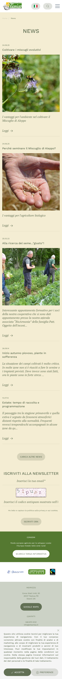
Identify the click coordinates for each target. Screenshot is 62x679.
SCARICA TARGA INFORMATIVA (31, 554)
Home (4, 18)
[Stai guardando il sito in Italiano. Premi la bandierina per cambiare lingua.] (35, 6)
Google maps (31, 607)
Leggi (5, 130)
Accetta (19, 672)
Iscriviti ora (31, 521)
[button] (57, 6)
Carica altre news (31, 457)
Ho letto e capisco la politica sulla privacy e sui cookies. (33, 510)
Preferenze (46, 672)
